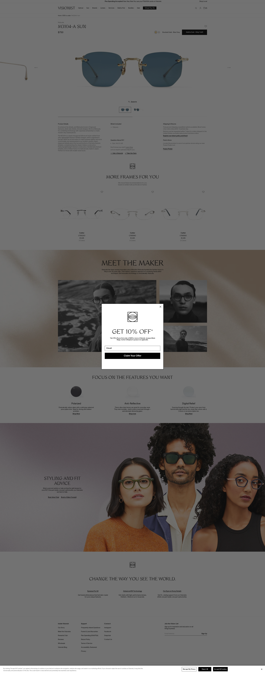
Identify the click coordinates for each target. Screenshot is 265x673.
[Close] (261, 669)
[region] (132, 669)
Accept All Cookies (220, 669)
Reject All (205, 669)
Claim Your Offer (132, 356)
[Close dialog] (160, 307)
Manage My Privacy (189, 669)
